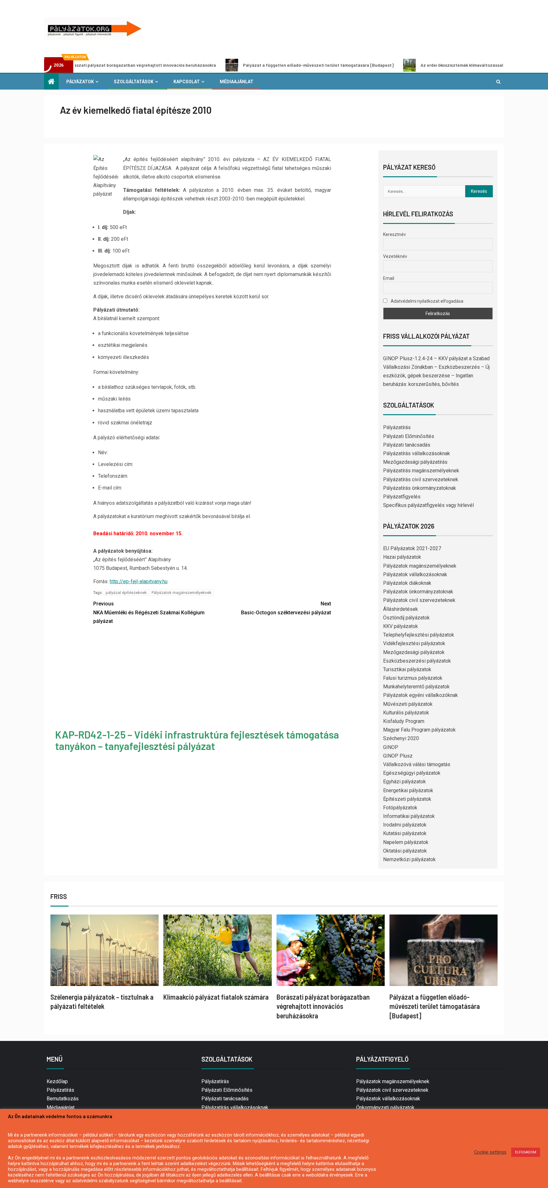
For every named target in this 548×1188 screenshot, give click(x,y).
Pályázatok (80, 81)
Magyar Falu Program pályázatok (419, 730)
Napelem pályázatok (405, 842)
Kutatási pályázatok (405, 833)
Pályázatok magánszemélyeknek (182, 592)
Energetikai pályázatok (408, 790)
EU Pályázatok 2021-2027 (412, 548)
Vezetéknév (395, 256)
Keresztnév (394, 234)
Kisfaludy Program (403, 721)
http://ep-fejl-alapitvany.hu (138, 581)
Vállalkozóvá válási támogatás (416, 764)
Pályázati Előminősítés (408, 436)
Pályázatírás (397, 427)
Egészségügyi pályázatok (411, 773)
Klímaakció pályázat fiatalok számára (216, 997)
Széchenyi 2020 (401, 738)
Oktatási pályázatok (405, 851)
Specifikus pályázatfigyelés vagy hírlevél (428, 505)
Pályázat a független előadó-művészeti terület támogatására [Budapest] (270, 65)
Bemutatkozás (63, 1099)
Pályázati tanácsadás (406, 445)
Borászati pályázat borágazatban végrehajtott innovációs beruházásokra (323, 1006)
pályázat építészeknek (126, 592)
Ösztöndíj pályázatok (406, 618)
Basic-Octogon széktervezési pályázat (286, 608)
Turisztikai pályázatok (407, 669)
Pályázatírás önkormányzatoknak (419, 488)
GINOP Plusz (398, 756)
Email (388, 278)
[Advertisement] (212, 677)
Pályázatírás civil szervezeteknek (420, 479)
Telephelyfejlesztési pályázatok (418, 635)
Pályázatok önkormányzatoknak (418, 592)
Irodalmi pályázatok (405, 825)
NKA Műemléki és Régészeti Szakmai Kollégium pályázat (149, 612)
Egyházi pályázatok (404, 782)
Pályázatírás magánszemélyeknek (421, 471)
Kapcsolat (186, 81)
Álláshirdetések (400, 609)
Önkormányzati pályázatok (385, 1107)
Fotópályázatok (400, 808)
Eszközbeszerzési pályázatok (417, 661)
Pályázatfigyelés (402, 497)
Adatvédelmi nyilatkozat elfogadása (426, 301)
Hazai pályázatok (402, 557)
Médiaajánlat (236, 81)
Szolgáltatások (133, 81)
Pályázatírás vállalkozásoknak (416, 453)
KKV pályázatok (400, 626)
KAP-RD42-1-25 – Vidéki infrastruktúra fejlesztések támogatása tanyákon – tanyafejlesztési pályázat (197, 740)
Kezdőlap (57, 1081)
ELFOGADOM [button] (525, 1152)
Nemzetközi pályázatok (409, 859)
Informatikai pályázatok (409, 816)
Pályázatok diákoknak (407, 583)
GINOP (390, 747)
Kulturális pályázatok (406, 713)
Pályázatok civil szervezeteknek (419, 600)
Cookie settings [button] (490, 1152)
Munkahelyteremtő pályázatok (416, 687)
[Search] (498, 82)
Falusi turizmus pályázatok (412, 678)
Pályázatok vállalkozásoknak (415, 574)
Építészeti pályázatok (407, 799)
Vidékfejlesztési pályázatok (414, 643)
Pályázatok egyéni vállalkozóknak (420, 695)
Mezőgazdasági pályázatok (414, 652)
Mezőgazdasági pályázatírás (415, 462)
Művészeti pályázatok (408, 704)
